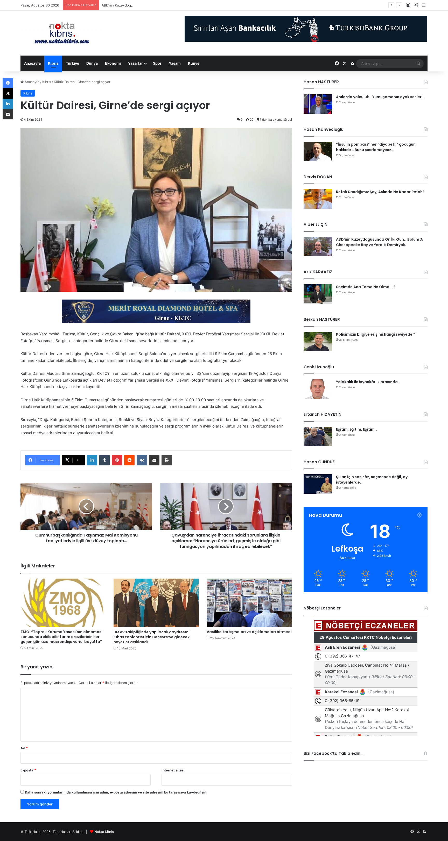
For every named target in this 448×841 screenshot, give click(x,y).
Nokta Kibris (104, 832)
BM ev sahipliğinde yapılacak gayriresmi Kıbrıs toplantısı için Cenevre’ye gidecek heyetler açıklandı (152, 637)
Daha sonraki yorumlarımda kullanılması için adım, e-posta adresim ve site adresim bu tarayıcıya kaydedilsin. (116, 792)
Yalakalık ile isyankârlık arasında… (368, 381)
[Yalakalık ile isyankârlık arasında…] (318, 389)
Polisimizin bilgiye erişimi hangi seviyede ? (375, 334)
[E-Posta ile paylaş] (154, 460)
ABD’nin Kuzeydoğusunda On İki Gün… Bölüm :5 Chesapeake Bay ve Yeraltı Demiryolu (171, 5)
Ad (24, 748)
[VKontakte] (142, 460)
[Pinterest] (117, 460)
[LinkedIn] (92, 460)
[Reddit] (129, 460)
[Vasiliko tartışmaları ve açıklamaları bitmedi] (249, 603)
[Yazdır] (167, 460)
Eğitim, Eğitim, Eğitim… (356, 429)
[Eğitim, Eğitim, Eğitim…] (318, 436)
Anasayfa (32, 63)
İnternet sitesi (173, 770)
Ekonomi (113, 63)
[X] (8, 93)
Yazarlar (135, 63)
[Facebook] (8, 83)
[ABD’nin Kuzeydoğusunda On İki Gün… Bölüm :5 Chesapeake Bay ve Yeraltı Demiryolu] (318, 246)
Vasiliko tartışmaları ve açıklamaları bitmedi (249, 631)
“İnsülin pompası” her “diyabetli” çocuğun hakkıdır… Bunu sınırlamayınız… (376, 147)
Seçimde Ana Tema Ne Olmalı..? (366, 286)
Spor (157, 63)
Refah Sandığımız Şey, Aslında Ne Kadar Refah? (380, 191)
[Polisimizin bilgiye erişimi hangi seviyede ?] (318, 341)
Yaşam (175, 63)
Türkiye (72, 63)
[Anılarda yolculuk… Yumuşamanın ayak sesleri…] (318, 104)
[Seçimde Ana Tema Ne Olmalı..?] (318, 294)
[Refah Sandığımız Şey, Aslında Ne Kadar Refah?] (318, 199)
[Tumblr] (104, 460)
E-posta (28, 770)
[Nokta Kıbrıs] (61, 33)
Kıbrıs (53, 63)
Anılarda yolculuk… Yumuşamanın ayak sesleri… (380, 96)
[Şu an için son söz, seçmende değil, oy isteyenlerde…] (318, 484)
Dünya (92, 63)
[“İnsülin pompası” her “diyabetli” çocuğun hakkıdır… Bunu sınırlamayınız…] (318, 151)
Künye (193, 63)
